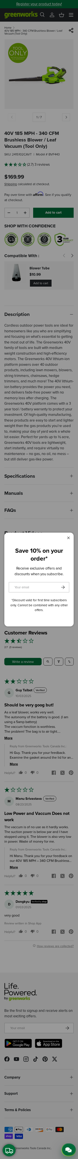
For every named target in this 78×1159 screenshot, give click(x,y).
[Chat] (69, 1149)
